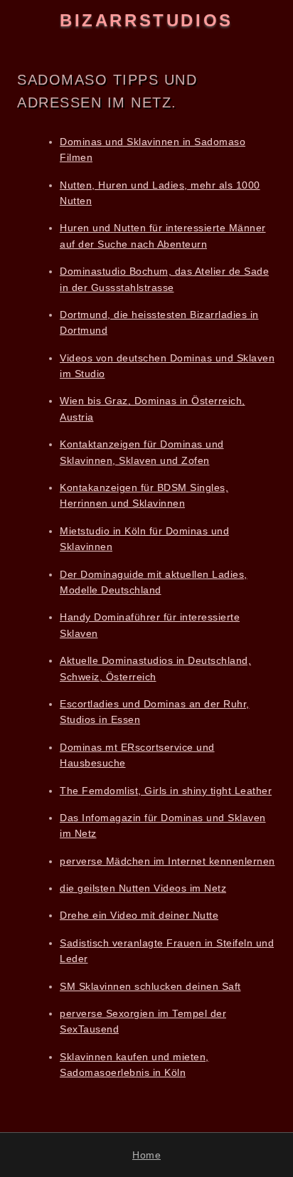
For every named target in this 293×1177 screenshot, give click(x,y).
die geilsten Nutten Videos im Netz (143, 888)
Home (146, 1155)
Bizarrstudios (146, 20)
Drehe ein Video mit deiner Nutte (139, 915)
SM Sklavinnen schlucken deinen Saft (150, 986)
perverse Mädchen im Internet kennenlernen (167, 861)
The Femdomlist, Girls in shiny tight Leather (166, 790)
